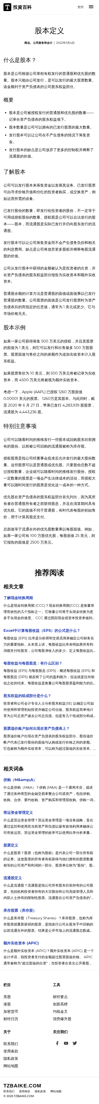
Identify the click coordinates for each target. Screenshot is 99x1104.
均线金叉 (60, 1011)
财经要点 (60, 997)
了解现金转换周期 (18, 598)
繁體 (81, 7)
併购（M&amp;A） (20, 780)
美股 (7, 997)
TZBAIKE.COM (22, 1086)
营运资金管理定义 (18, 812)
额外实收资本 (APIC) (21, 943)
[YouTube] (66, 1044)
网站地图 (10, 1066)
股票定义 (10, 845)
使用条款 (10, 1051)
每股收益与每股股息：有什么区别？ (32, 663)
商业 (27, 42)
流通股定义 (12, 878)
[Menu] (91, 7)
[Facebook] (57, 1044)
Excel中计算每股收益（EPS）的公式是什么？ (41, 630)
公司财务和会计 (42, 42)
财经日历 (10, 1019)
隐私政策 (10, 1058)
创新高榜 (60, 1004)
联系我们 (10, 1044)
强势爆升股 (62, 1019)
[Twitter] (74, 1044)
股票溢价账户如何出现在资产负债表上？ (36, 728)
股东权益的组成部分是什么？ (27, 696)
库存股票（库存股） (20, 910)
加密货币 (10, 1011)
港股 (7, 1004)
